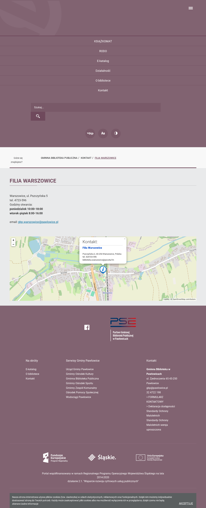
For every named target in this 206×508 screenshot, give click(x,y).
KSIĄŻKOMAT (103, 41)
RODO (103, 51)
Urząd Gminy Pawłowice (80, 369)
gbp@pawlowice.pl (157, 387)
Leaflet (166, 299)
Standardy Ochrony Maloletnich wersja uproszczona (157, 425)
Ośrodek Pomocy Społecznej (82, 392)
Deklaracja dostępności (161, 406)
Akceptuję (186, 503)
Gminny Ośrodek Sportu (79, 383)
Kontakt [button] (103, 90)
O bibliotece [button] (103, 80)
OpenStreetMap (179, 299)
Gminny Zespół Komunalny (81, 387)
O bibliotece (32, 373)
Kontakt (30, 378)
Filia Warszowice (105, 158)
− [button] (13, 244)
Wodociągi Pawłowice (78, 397)
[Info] (103, 270)
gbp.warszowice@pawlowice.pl (38, 222)
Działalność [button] (103, 70)
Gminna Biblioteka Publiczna (82, 378)
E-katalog (103, 61)
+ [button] (13, 240)
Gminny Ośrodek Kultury (80, 373)
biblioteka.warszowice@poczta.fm (98, 260)
